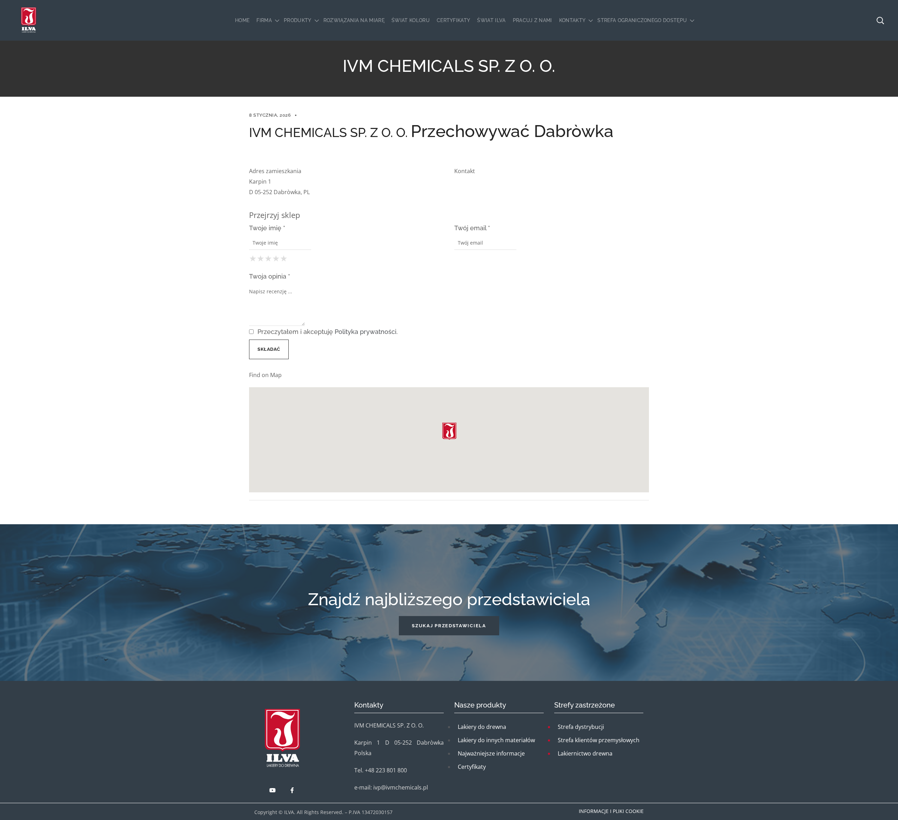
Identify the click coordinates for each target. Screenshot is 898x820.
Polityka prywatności (365, 331)
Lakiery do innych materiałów (496, 740)
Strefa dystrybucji (581, 727)
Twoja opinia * (269, 276)
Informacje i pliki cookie (611, 811)
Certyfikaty (472, 767)
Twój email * (472, 228)
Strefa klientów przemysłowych (598, 740)
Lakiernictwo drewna (585, 753)
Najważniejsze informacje (491, 753)
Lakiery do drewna (482, 727)
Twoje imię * (267, 228)
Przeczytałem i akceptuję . (327, 331)
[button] (449, 625)
